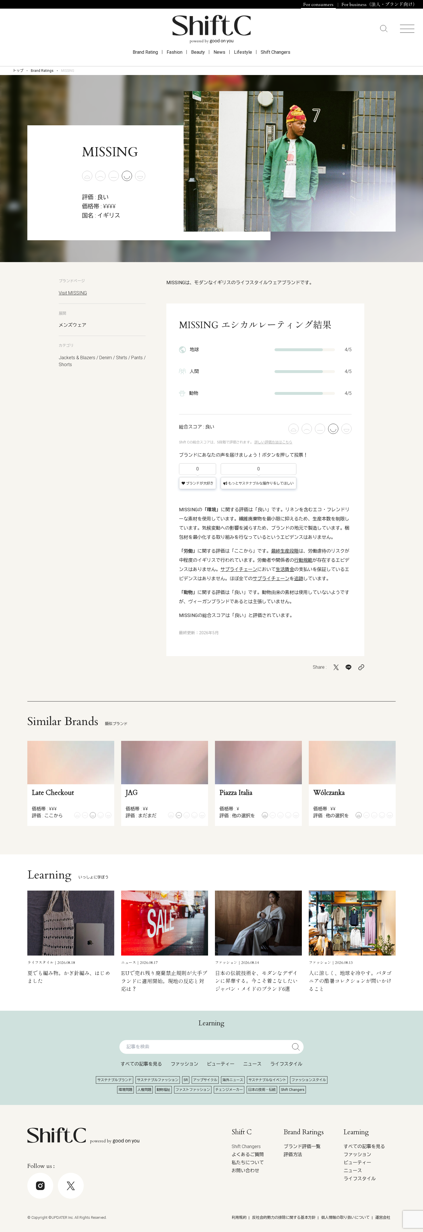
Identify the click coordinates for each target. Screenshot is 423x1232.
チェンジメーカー (229, 1090)
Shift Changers (275, 52)
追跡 (298, 578)
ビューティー (221, 1064)
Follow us (381, 1215)
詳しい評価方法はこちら (273, 442)
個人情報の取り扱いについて (345, 1217)
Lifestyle (243, 52)
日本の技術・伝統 (262, 1090)
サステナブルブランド (114, 1080)
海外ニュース (232, 1080)
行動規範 (303, 560)
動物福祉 (163, 1090)
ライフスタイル (286, 1064)
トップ (18, 71)
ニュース (252, 1064)
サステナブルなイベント (267, 1080)
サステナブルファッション (157, 1080)
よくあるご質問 (248, 1154)
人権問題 (144, 1090)
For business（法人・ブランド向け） (379, 4)
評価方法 (293, 1154)
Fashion (174, 52)
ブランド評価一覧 (302, 1146)
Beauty (198, 52)
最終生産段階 (285, 551)
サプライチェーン (238, 569)
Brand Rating (145, 52)
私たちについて (248, 1162)
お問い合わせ (245, 1170)
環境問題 (125, 1090)
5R (186, 1080)
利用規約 (239, 1217)
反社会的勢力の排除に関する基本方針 (284, 1217)
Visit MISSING (73, 293)
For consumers (318, 4)
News (219, 52)
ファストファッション (193, 1090)
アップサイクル (205, 1080)
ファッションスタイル (308, 1080)
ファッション (184, 1064)
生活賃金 (285, 569)
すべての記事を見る (141, 1064)
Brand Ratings (42, 71)
